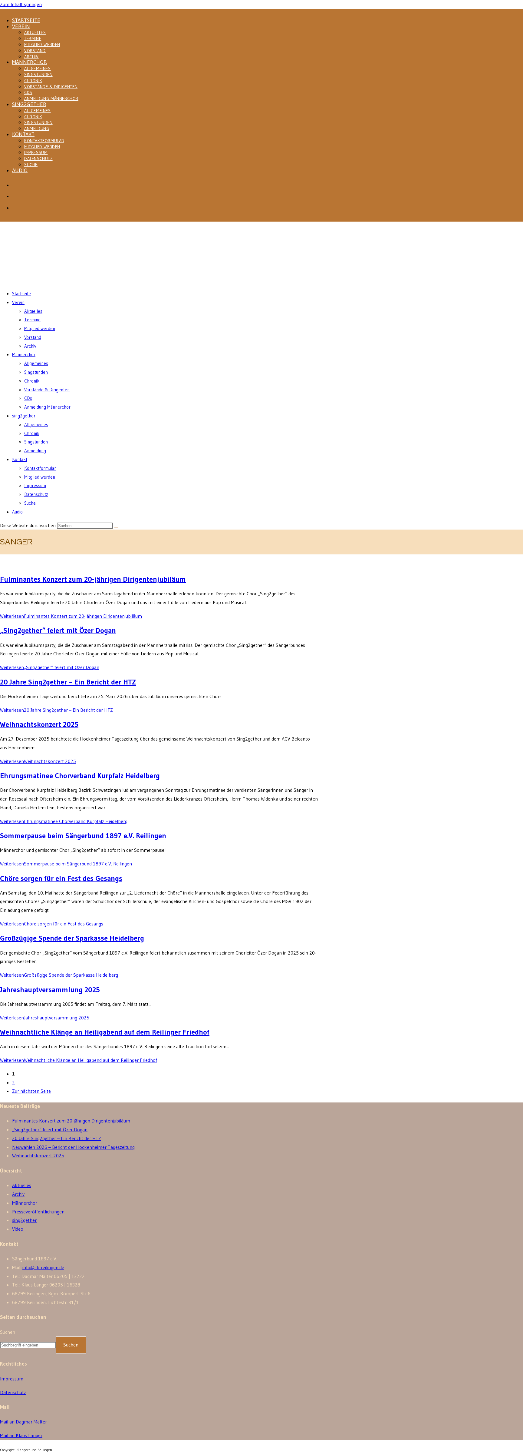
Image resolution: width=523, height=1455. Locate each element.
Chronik (33, 80)
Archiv (31, 56)
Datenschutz (38, 158)
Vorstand (35, 50)
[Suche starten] (116, 527)
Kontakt (23, 134)
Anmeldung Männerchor (51, 98)
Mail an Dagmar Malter (23, 1422)
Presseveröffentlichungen (38, 1212)
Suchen (7, 1332)
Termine (32, 38)
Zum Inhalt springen (21, 4)
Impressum (36, 152)
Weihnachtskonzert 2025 (39, 724)
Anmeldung (36, 128)
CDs (28, 92)
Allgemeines (37, 68)
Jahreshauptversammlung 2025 (50, 989)
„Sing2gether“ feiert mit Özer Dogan (58, 630)
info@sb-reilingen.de (43, 1267)
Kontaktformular (44, 140)
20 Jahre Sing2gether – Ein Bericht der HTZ (68, 681)
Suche (31, 164)
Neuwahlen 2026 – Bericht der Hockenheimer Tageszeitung (73, 1147)
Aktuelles (35, 32)
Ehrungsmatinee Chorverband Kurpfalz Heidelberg (80, 775)
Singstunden (38, 74)
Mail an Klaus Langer (21, 1435)
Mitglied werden (42, 44)
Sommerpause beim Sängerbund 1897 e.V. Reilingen (83, 835)
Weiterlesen (71, 616)
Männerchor (29, 62)
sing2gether (29, 104)
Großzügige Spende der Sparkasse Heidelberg (72, 938)
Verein (21, 26)
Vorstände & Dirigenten (50, 86)
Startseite (26, 20)
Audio (20, 170)
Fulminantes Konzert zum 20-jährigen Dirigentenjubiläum (93, 579)
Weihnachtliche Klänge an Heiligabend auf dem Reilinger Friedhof (104, 1032)
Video (17, 1229)
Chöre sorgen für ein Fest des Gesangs (61, 878)
